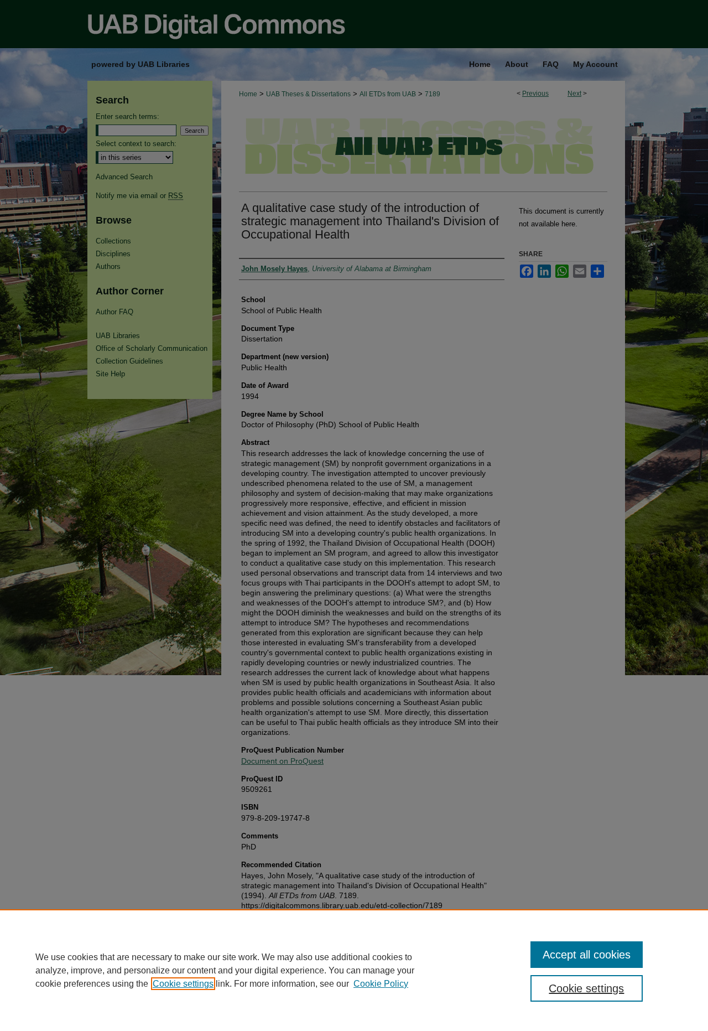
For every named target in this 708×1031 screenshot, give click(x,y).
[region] (354, 970)
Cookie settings (183, 983)
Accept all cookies (587, 955)
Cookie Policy (380, 983)
